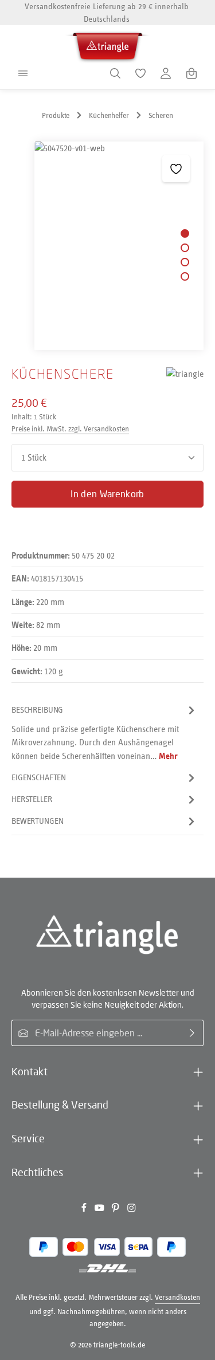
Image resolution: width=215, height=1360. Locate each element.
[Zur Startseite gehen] (108, 44)
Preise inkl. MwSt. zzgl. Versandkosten (70, 428)
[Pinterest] (116, 1210)
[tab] (104, 733)
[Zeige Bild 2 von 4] (185, 247)
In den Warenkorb (107, 494)
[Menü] (22, 73)
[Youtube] (100, 1210)
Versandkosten (177, 1297)
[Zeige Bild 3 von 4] (185, 262)
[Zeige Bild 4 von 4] (185, 276)
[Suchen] (115, 73)
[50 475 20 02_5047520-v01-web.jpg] (118, 245)
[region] (107, 245)
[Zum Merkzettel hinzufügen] (175, 168)
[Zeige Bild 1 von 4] (185, 233)
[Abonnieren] (192, 1033)
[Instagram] (131, 1210)
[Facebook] (85, 1210)
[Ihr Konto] (165, 73)
